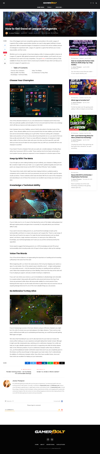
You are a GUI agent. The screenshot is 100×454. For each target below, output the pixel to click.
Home (37, 444)
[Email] (5, 63)
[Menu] (4, 3)
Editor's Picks (74, 54)
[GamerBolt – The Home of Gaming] (50, 3)
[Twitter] (5, 49)
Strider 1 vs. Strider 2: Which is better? (48, 372)
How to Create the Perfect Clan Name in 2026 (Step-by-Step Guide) (82, 63)
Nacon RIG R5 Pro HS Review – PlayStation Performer (82, 176)
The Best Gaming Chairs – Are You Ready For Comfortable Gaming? (18, 372)
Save (6, 52)
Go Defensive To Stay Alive (40, 72)
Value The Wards (37, 70)
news (43, 58)
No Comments (47, 33)
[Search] (96, 3)
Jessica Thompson (15, 33)
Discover (59, 7)
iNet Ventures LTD (56, 448)
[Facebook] (5, 45)
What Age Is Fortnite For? (80, 100)
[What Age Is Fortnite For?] (83, 87)
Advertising (50, 444)
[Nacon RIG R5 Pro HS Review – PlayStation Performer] (83, 162)
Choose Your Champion (18, 70)
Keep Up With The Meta (18, 72)
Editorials (9, 24)
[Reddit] (5, 55)
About (42, 444)
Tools (49, 7)
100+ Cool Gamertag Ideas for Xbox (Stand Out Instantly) (82, 137)
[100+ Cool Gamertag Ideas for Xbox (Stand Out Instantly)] (83, 122)
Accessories (74, 169)
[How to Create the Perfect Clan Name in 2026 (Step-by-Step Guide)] (83, 48)
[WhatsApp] (5, 59)
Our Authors (60, 444)
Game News (40, 7)
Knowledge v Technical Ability (19, 74)
